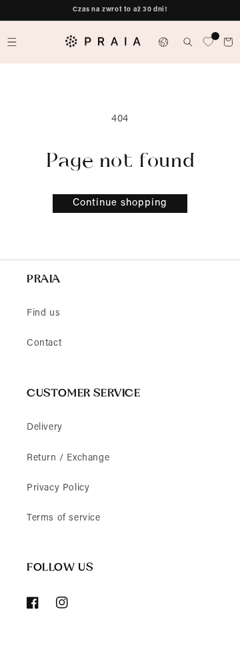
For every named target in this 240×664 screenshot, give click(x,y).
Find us (43, 313)
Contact (44, 343)
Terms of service (64, 518)
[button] (12, 42)
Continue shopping (120, 203)
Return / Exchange (68, 458)
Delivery (45, 427)
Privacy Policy (58, 488)
